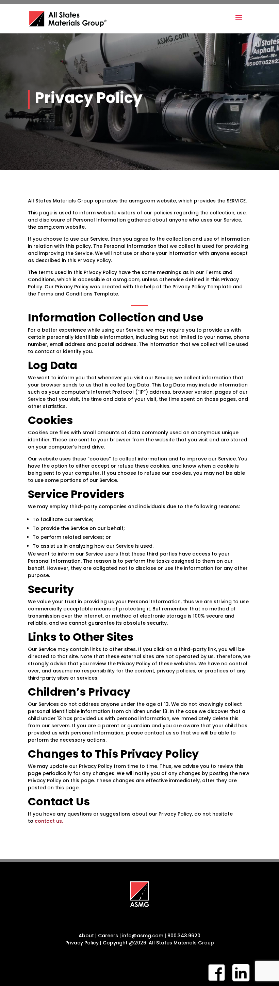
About (87, 935)
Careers (108, 935)
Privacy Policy (82, 942)
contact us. (49, 821)
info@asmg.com (142, 935)
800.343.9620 (183, 935)
